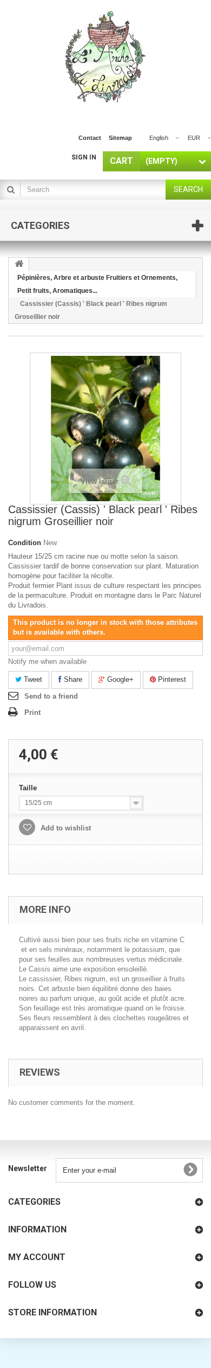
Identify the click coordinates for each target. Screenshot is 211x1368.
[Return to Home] (19, 264)
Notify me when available (47, 661)
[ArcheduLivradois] (106, 58)
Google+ (119, 679)
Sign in (83, 157)
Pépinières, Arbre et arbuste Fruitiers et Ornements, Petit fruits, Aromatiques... (97, 284)
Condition (24, 543)
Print (32, 712)
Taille (29, 788)
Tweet (32, 679)
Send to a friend (51, 696)
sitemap (120, 138)
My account (36, 1257)
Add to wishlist (64, 828)
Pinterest (171, 679)
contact (89, 138)
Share (72, 679)
